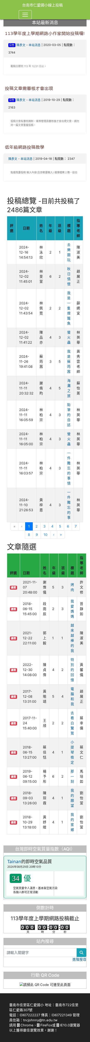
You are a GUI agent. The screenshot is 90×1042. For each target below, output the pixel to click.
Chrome (26, 1025)
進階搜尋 (79, 959)
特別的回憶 (72, 670)
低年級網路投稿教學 (24, 147)
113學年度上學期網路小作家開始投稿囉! (44, 33)
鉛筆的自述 (69, 415)
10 (45, 535)
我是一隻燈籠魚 (69, 308)
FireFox (45, 1025)
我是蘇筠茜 (69, 361)
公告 (11, 45)
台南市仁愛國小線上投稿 (42, 5)
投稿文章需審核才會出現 (29, 88)
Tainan (14, 862)
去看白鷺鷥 (72, 723)
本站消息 (35, 45)
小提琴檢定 (72, 752)
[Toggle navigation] (25, 14)
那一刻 (72, 776)
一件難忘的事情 (69, 468)
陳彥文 (20, 45)
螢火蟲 (69, 337)
